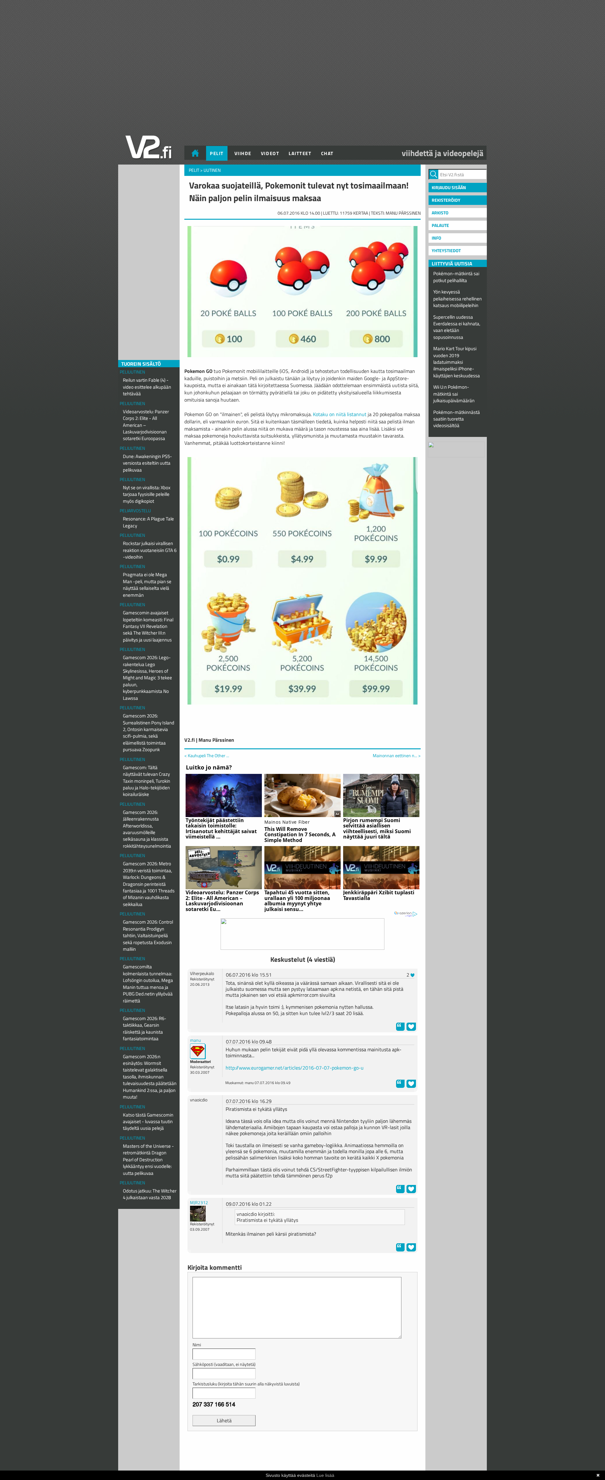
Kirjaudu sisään (449, 187)
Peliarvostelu (135, 510)
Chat (327, 153)
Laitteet (300, 153)
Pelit (217, 153)
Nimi (197, 1344)
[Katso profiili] (198, 1050)
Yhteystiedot (446, 250)
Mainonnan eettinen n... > (397, 755)
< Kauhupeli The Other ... (206, 755)
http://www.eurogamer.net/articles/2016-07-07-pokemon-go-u (295, 1067)
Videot (270, 153)
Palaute (440, 225)
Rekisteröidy (446, 200)
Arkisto (440, 212)
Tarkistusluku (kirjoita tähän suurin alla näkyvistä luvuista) (246, 1383)
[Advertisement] (302, 1451)
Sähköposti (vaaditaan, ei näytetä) (224, 1364)
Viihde (242, 153)
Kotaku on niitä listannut (339, 414)
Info (436, 238)
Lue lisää (325, 1475)
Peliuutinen (132, 372)
